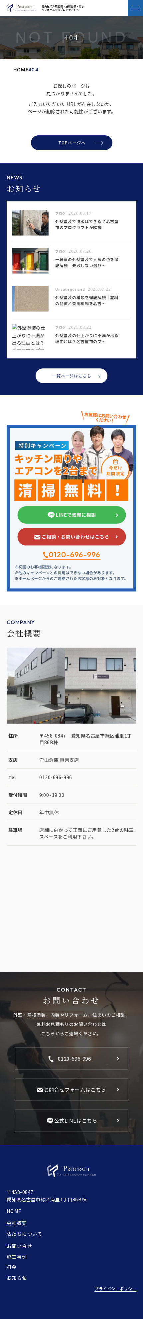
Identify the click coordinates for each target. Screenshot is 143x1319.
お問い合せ (19, 1246)
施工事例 (17, 1256)
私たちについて (25, 1233)
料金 (12, 1267)
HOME (14, 1211)
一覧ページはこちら (72, 375)
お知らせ (17, 1277)
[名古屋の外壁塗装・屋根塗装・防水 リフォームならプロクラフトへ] (21, 8)
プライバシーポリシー (115, 1288)
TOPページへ (71, 142)
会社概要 (17, 1223)
